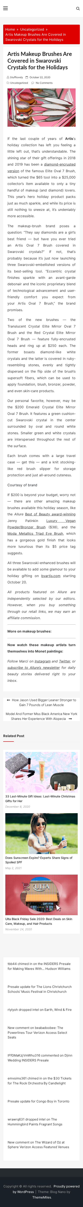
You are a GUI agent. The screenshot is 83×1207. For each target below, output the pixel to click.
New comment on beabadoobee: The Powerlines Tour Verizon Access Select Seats (37, 1032)
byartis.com (50, 576)
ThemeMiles (41, 1197)
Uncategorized (19, 82)
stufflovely (16, 77)
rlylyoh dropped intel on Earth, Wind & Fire (40, 1010)
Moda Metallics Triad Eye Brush (35, 533)
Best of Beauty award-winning (50, 514)
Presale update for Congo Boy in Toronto (38, 1101)
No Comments (44, 82)
